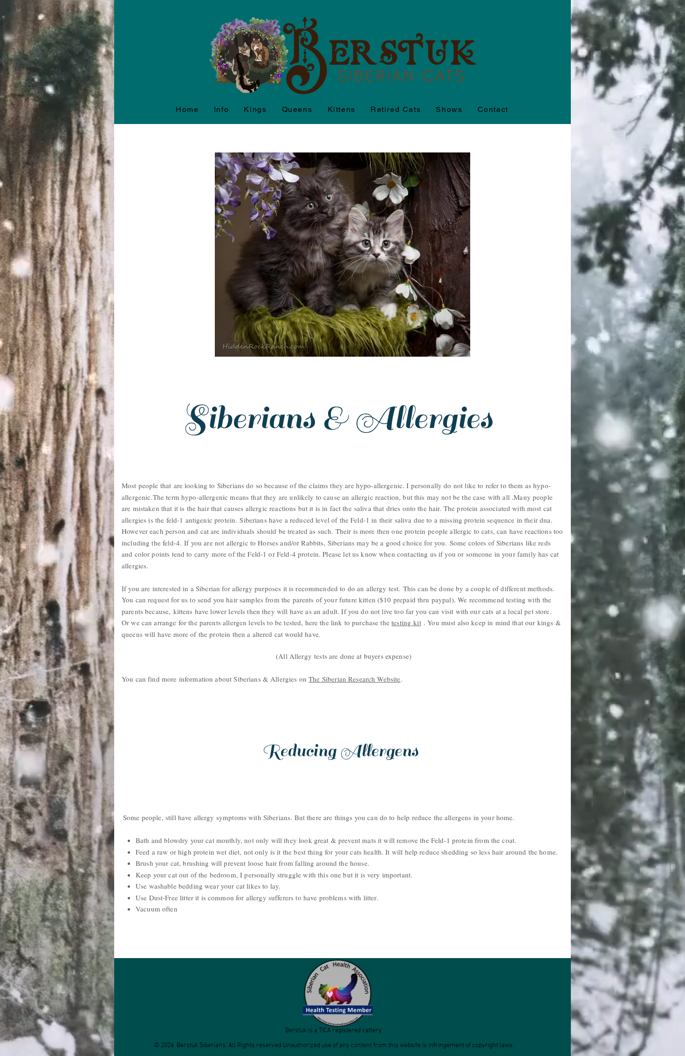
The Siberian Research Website (354, 678)
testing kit (406, 622)
